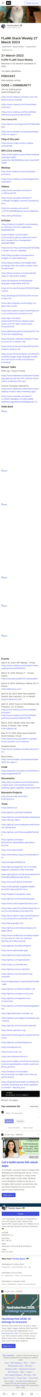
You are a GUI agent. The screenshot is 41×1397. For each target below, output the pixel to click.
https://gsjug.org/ (9, 728)
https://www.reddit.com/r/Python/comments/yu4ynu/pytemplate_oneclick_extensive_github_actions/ (20, 1064)
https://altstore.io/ (9, 808)
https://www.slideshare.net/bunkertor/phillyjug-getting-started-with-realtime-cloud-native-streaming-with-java (20, 378)
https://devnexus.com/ (11, 689)
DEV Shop (27, 1375)
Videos (32, 1363)
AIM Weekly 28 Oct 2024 (16, 1274)
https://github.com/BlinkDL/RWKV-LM (18, 989)
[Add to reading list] (24, 1394)
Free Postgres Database (13, 1375)
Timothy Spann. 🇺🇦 (14, 25)
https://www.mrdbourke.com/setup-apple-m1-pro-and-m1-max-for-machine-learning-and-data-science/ (20, 938)
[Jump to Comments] (15, 1394)
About (22, 1372)
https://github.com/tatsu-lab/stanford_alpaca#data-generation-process (18, 842)
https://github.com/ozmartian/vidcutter (18, 1025)
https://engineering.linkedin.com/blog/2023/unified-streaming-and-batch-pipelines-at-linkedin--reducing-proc (20, 1085)
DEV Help (28, 1366)
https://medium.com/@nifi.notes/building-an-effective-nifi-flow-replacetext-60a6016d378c (19, 227)
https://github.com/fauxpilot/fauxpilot (18, 899)
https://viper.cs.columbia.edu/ (14, 964)
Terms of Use (33, 1378)
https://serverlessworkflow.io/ (14, 1056)
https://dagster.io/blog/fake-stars (16, 894)
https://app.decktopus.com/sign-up (17, 1013)
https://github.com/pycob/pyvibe (16, 955)
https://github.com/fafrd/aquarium (16, 1042)
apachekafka (18, 47)
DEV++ (26, 1363)
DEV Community (8, 1355)
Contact (29, 1372)
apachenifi (6, 47)
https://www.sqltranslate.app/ (14, 950)
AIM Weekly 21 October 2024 (18, 1282)
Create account (32, 3)
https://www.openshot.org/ (13, 1030)
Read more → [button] (8, 1195)
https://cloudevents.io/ (11, 1047)
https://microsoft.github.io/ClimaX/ (16, 882)
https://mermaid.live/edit (12, 850)
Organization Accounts (27, 1369)
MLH (34, 1375)
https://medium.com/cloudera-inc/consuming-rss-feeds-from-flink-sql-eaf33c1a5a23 (19, 1074)
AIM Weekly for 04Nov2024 (16, 1265)
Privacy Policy (22, 1378)
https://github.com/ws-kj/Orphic (15, 969)
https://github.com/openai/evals (15, 960)
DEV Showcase (13, 1372)
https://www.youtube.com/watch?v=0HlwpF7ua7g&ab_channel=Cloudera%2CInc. (20, 201)
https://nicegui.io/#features (13, 862)
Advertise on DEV (11, 1369)
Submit (9, 1121)
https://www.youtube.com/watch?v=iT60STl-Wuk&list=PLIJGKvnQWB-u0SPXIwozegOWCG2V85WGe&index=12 (19, 399)
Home (7, 1363)
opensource (7, 50)
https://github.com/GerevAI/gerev (16, 946)
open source (23, 1381)
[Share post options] (37, 1394)
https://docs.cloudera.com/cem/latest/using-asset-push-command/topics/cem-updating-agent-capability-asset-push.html (20, 785)
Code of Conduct (14, 1128)
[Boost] (31, 1394)
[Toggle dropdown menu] (38, 1134)
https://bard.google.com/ (12, 923)
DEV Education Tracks (15, 1366)
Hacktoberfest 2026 (10, 1333)
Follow (20, 1214)
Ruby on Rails (20, 1385)
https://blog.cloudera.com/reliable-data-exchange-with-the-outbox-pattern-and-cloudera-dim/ (19, 265)
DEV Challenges (16, 1363)
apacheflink (31, 47)
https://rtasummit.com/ (11, 699)
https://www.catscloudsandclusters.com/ (19, 903)
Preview (20, 1121)
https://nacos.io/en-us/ (11, 1052)
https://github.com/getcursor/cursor (17, 994)
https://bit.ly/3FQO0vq (11, 216)
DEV (11, 1383)
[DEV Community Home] (8, 3)
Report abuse (28, 1128)
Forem (12, 1381)
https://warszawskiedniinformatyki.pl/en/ (19, 679)
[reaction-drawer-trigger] (5, 1394)
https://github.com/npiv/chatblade (16, 812)
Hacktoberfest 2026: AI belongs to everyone (16, 1320)
